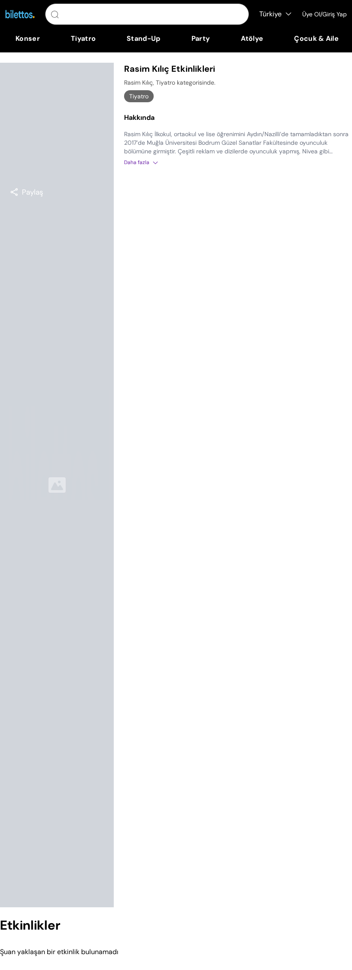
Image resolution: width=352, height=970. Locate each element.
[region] (27, 192)
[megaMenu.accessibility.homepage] (20, 14)
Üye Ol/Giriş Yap (324, 14)
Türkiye (270, 13)
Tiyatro (139, 96)
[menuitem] (27, 38)
